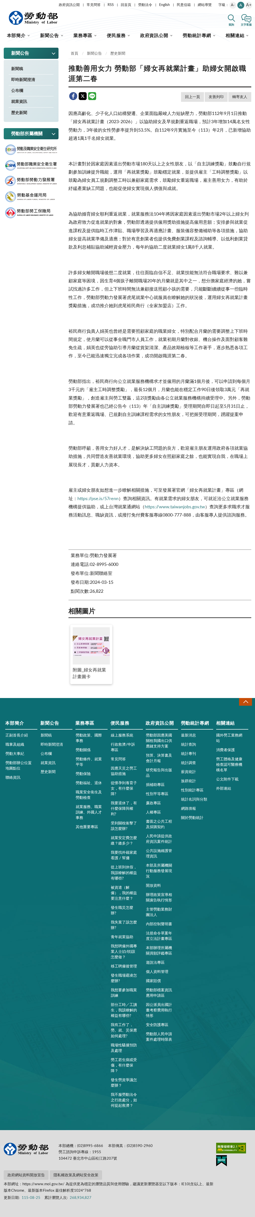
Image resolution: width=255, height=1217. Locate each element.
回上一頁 (192, 97)
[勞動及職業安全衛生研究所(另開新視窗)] (31, 150)
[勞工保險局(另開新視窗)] (31, 213)
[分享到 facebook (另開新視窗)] (73, 96)
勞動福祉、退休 (89, 783)
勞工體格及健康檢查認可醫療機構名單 (229, 764)
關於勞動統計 (192, 818)
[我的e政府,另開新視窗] (221, 1161)
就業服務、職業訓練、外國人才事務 (89, 812)
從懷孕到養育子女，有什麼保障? (124, 788)
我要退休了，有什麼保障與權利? (124, 808)
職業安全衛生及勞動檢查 (89, 795)
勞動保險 (83, 774)
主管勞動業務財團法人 (159, 912)
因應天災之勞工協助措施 (124, 771)
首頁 (74, 53)
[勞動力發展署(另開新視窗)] (31, 181)
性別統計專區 (192, 790)
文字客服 (246, 24)
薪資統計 (188, 772)
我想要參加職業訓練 (124, 992)
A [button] (240, 5)
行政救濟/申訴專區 (123, 747)
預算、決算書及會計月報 (159, 758)
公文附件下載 (227, 779)
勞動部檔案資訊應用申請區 (159, 992)
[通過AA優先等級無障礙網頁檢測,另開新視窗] (231, 1149)
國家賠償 (153, 981)
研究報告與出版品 (159, 772)
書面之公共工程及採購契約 (159, 824)
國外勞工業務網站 (229, 738)
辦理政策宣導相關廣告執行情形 (159, 897)
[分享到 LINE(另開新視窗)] (92, 96)
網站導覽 (205, 5)
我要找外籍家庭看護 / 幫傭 (124, 855)
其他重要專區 (87, 827)
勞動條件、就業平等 (89, 762)
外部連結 (223, 788)
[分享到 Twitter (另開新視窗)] (83, 96)
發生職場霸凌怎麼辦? (124, 978)
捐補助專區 (155, 785)
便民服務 (116, 36)
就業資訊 (19, 102)
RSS (111, 5)
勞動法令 (145, 5)
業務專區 (82, 36)
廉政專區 (153, 803)
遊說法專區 (155, 962)
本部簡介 (16, 36)
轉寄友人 (239, 97)
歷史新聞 (19, 113)
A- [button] (233, 5)
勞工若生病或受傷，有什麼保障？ (124, 1065)
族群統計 (188, 781)
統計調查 (188, 763)
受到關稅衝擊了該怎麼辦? (124, 826)
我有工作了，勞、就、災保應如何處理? (124, 1030)
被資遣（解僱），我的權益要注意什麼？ (124, 893)
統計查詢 (188, 744)
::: (2, 4)
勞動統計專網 (197, 36)
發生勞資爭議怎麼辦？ (124, 1082)
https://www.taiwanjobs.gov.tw (175, 507)
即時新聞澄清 (23, 80)
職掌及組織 (14, 744)
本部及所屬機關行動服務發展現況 (159, 871)
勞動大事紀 (14, 754)
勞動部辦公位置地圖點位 (18, 765)
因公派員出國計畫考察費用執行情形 (159, 1010)
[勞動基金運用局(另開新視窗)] (31, 197)
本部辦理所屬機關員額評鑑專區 (159, 950)
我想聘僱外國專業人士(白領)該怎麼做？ (124, 951)
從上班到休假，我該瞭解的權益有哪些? (124, 872)
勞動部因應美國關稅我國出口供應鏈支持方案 (159, 741)
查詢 (231, 24)
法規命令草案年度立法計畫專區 (159, 936)
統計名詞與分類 (194, 799)
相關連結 (235, 36)
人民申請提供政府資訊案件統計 (159, 839)
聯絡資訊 (12, 777)
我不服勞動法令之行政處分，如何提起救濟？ (124, 1100)
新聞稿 (17, 69)
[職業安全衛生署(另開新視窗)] (31, 165)
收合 (245, 702)
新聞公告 (49, 36)
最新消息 (188, 735)
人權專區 (153, 812)
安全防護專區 (157, 1025)
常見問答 (94, 5)
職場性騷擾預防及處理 (124, 1048)
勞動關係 (83, 750)
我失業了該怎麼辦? (124, 925)
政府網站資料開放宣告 (26, 1175)
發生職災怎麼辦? (122, 910)
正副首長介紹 (16, 735)
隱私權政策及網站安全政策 (76, 1175)
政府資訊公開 (69, 5)
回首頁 (126, 5)
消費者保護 (225, 750)
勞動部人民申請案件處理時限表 (159, 1036)
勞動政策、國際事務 (89, 738)
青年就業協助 (122, 937)
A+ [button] (249, 5)
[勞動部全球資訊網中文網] (33, 17)
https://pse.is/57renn (98, 499)
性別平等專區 (157, 794)
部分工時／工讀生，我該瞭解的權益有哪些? (124, 1010)
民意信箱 (184, 5)
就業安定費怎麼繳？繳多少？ (124, 840)
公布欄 (17, 91)
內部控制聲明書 (159, 924)
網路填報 (188, 809)
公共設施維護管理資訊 (159, 853)
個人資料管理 (157, 972)
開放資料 (153, 885)
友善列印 (216, 97)
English (164, 5)
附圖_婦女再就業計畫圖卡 (89, 673)
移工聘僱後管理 (124, 966)
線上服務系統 (122, 735)
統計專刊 (188, 754)
